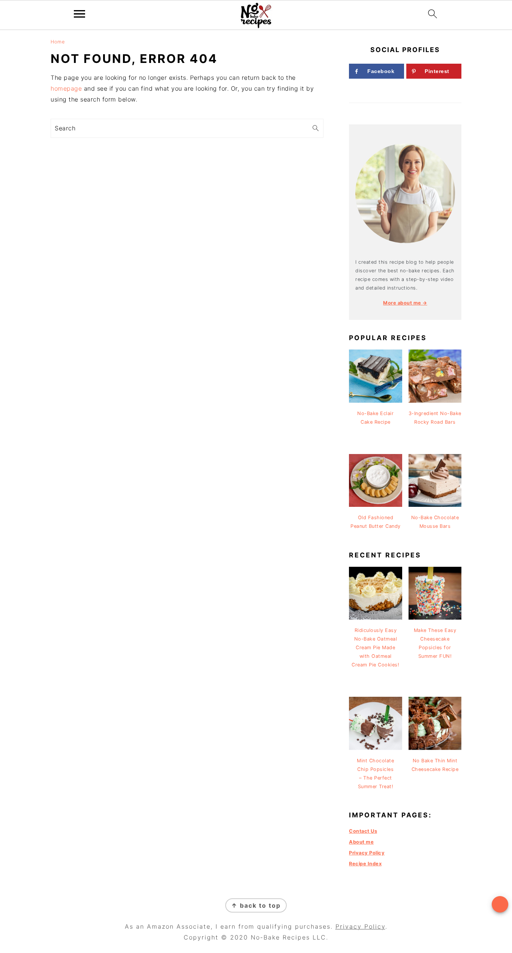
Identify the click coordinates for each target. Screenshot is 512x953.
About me (361, 842)
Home (57, 42)
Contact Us (363, 831)
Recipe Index (365, 863)
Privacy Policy (367, 853)
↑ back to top (256, 905)
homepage (66, 88)
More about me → (405, 303)
